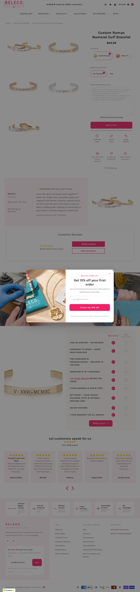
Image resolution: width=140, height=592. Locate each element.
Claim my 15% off (89, 307)
